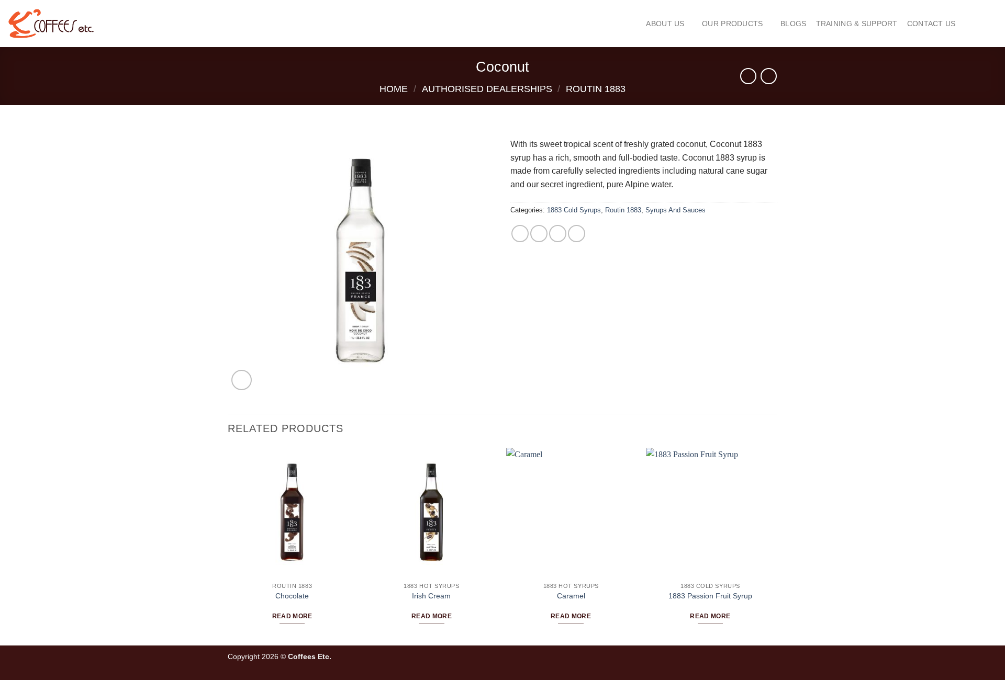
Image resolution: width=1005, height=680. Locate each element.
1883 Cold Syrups (574, 210)
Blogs (793, 23)
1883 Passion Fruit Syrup (710, 596)
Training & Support (857, 23)
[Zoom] (241, 380)
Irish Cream (431, 596)
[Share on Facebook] (520, 233)
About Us (665, 23)
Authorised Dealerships (487, 88)
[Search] (969, 23)
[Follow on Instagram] (749, 660)
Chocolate (292, 596)
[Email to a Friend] (557, 233)
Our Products (732, 23)
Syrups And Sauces (675, 210)
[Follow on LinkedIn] (772, 660)
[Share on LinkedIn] (576, 233)
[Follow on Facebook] (737, 660)
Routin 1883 (596, 88)
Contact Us (931, 23)
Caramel (571, 596)
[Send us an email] (760, 660)
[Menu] (990, 24)
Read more (292, 616)
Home (393, 88)
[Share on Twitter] (539, 233)
